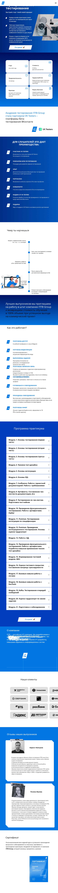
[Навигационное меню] (55, 3)
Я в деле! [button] (18, 47)
